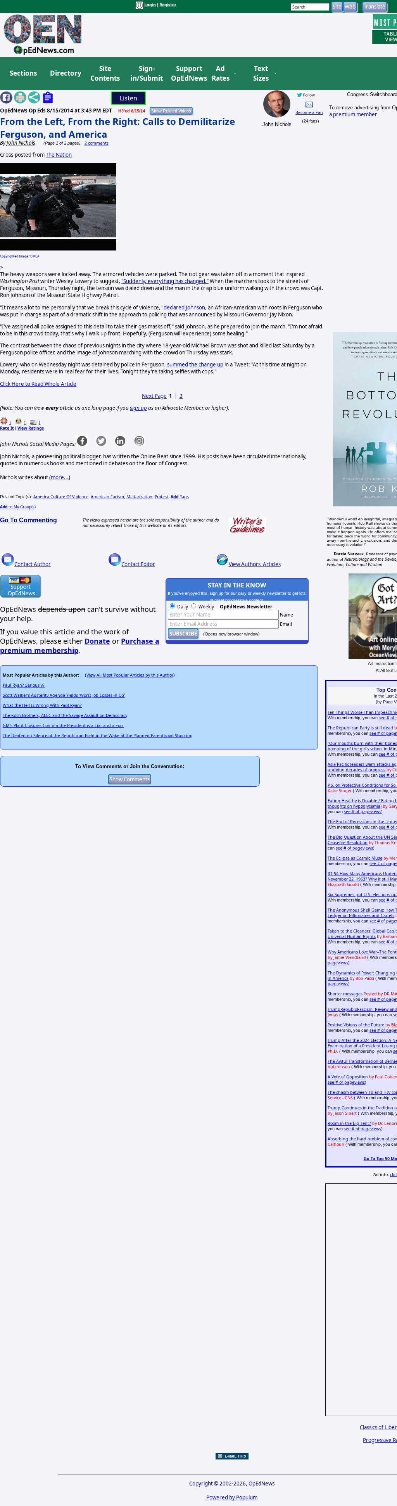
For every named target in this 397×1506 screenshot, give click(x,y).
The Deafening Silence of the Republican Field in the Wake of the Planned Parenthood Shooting (98, 735)
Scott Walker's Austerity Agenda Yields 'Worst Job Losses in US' (64, 695)
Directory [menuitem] (65, 73)
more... (60, 477)
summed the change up (195, 364)
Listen (128, 98)
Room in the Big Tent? (349, 1123)
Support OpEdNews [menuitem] (186, 73)
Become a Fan (309, 112)
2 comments (97, 143)
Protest (161, 496)
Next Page (154, 395)
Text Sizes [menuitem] (261, 73)
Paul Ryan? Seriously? (24, 685)
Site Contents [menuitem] (105, 73)
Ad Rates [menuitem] (221, 73)
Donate (97, 641)
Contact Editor (138, 564)
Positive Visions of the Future (356, 1025)
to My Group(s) (18, 506)
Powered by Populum (231, 1497)
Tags (180, 496)
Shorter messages (345, 994)
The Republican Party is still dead (360, 728)
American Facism (107, 496)
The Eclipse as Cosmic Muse (355, 858)
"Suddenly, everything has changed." (165, 281)
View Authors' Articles (255, 564)
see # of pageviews (362, 811)
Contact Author (32, 564)
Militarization (139, 496)
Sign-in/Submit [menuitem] (146, 73)
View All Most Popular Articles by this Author (129, 675)
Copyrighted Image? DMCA (19, 256)
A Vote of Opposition (348, 1076)
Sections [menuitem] (23, 73)
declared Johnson (184, 307)
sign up (138, 407)
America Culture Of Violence (60, 496)
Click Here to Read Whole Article (38, 383)
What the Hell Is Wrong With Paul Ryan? (42, 705)
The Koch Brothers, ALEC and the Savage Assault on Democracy (65, 715)
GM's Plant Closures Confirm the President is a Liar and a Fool (63, 725)
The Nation (59, 154)
